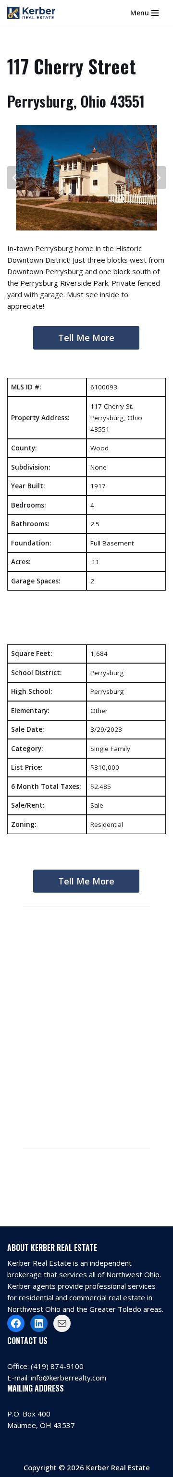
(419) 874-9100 (57, 1366)
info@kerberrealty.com (68, 1377)
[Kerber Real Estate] (33, 13)
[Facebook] (16, 1323)
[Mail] (62, 1323)
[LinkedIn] (39, 1323)
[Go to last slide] (15, 177)
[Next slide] (158, 177)
